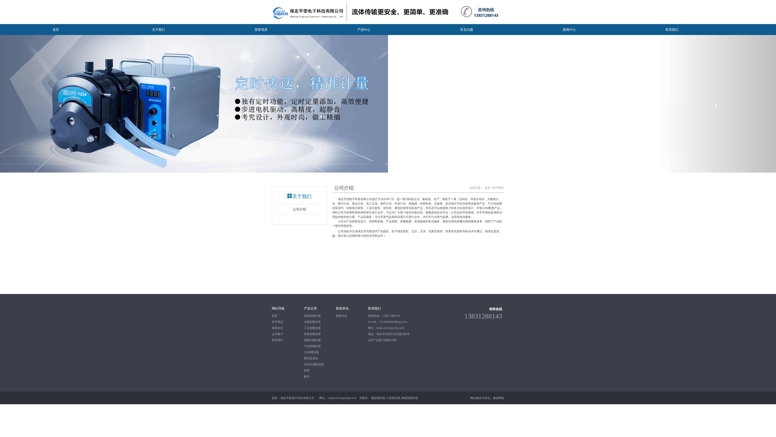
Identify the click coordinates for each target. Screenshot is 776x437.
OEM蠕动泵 (311, 352)
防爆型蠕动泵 (312, 334)
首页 (56, 29)
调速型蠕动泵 (312, 316)
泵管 (307, 370)
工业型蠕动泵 (312, 328)
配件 (307, 376)
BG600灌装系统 (314, 364)
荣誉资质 (261, 29)
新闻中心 (569, 29)
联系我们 (671, 29)
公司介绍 (299, 209)
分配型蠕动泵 (312, 322)
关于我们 (158, 29)
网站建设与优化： (481, 398)
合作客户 (277, 334)
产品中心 (363, 29)
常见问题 (466, 29)
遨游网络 (498, 398)
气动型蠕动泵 (312, 346)
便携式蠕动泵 (312, 340)
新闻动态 (277, 328)
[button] (58, 104)
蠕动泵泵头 (311, 358)
